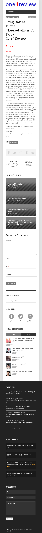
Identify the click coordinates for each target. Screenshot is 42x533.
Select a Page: (10, 11)
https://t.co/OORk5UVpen (26, 414)
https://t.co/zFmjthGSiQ (12, 400)
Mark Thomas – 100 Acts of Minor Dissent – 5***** (22, 349)
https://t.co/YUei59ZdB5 (12, 422)
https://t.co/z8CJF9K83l (23, 406)
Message (9, 240)
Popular (13, 334)
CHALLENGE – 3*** (18, 357)
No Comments (32, 17)
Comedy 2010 (15, 17)
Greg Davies (13, 142)
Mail (7, 267)
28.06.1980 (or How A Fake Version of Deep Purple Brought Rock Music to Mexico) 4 (20, 463)
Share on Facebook (9, 152)
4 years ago (21, 393)
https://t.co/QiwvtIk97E (25, 422)
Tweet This (15, 152)
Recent (29, 334)
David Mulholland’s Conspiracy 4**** (23, 371)
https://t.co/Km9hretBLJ (12, 414)
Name (8, 258)
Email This (33, 152)
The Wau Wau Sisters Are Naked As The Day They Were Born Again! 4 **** (23, 340)
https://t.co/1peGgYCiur (25, 400)
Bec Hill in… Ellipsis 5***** (20, 364)
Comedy (8, 17)
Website (8, 275)
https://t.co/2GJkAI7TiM (12, 394)
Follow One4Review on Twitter (21, 429)
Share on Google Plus (21, 152)
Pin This (27, 152)
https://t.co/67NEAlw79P (12, 408)
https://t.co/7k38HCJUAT (28, 392)
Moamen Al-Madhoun (13, 473)
